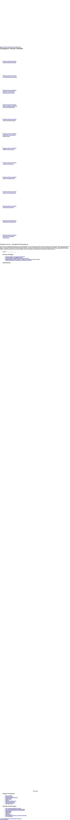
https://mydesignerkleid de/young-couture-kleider (15, 809)
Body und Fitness (8, 795)
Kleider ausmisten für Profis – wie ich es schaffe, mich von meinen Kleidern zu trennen (22, 259)
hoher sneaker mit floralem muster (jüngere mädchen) (16, 815)
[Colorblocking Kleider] (36, 351)
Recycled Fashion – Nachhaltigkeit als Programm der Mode (17, 258)
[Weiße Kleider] (36, 614)
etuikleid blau (8, 812)
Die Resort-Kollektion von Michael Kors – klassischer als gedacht (18, 260)
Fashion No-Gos (8, 798)
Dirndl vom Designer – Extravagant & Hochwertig (15, 256)
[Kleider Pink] (36, 527)
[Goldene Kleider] (36, 439)
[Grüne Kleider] (36, 746)
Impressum (19, 818)
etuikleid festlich (8, 814)
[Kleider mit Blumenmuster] (36, 307)
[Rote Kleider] (36, 702)
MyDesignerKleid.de (4, 819)
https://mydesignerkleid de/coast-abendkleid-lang (15, 810)
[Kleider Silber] (36, 483)
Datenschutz (13, 818)
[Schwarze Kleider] (36, 570)
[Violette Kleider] (36, 790)
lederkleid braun (8, 811)
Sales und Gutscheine (9, 801)
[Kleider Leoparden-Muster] (36, 395)
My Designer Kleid (6, 818)
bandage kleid (8, 811)
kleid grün (7, 813)
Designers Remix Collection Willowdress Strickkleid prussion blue (9, 236)
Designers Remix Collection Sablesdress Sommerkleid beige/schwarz (9, 135)
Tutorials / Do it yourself (10, 802)
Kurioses (7, 800)
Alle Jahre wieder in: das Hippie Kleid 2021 (13, 257)
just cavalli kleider (9, 816)
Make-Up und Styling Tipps (10, 801)
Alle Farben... (35, 791)
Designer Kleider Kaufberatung (11, 797)
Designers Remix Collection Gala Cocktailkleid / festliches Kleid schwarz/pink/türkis (10, 106)
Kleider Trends (8, 799)
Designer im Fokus (9, 796)
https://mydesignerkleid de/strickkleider (13, 808)
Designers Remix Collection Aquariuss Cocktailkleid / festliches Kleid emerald (9, 91)
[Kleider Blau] (36, 658)
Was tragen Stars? (9, 803)
